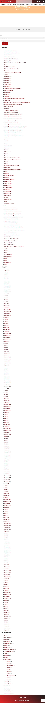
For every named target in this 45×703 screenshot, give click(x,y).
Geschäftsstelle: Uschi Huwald (10, 207)
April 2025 (6, 301)
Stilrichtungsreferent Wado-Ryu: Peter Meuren (13, 131)
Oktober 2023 (7, 337)
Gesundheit (6, 688)
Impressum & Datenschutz (9, 179)
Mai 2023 (6, 347)
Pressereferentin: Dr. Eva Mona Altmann (11, 224)
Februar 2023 (6, 353)
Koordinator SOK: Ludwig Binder (10, 133)
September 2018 (7, 457)
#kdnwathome (7, 637)
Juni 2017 (6, 487)
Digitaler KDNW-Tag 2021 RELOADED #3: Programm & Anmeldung (17, 102)
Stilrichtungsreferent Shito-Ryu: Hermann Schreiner (14, 135)
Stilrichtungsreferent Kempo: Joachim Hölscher (13, 114)
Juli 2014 (6, 556)
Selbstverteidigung (8, 191)
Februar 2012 (6, 612)
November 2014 (7, 548)
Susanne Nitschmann (8, 183)
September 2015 (7, 529)
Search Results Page (8, 256)
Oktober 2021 (7, 384)
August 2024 (6, 317)
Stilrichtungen (7, 167)
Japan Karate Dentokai (11, 675)
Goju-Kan (6, 147)
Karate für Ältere (7, 195)
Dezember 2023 (7, 333)
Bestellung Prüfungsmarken (9, 56)
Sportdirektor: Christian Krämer (10, 232)
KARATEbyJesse (7, 683)
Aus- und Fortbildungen (8, 90)
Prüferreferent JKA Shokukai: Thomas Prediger (13, 104)
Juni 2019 (6, 440)
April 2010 (6, 622)
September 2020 (7, 410)
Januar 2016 (6, 521)
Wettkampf (6, 647)
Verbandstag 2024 (7, 78)
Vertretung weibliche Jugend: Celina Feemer (12, 215)
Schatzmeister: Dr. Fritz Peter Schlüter (11, 238)
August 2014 (6, 554)
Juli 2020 (6, 414)
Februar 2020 (6, 424)
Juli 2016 (6, 509)
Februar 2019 (6, 448)
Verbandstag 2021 (7, 96)
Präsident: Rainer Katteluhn (9, 244)
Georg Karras (6, 94)
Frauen (5, 687)
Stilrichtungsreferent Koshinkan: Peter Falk (12, 124)
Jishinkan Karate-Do (8, 145)
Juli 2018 (6, 461)
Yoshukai (6, 155)
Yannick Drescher (7, 84)
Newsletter (6, 173)
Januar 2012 (6, 614)
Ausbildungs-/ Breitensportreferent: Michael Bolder (14, 230)
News (5, 260)
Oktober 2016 (7, 503)
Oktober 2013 (7, 574)
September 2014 (7, 552)
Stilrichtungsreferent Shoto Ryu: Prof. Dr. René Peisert (14, 120)
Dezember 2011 (7, 616)
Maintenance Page (7, 262)
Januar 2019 (6, 450)
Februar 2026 (6, 281)
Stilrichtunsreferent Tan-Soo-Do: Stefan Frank (13, 118)
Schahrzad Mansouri (8, 187)
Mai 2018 (6, 465)
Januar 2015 (6, 544)
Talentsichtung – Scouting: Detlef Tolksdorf (12, 72)
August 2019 (6, 436)
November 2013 (7, 572)
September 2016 (7, 505)
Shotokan (6, 163)
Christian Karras (7, 185)
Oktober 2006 (7, 628)
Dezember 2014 (7, 546)
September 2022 (7, 363)
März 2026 (6, 279)
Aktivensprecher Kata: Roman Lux (10, 209)
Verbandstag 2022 (7, 86)
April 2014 (6, 562)
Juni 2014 (6, 558)
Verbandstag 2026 (7, 82)
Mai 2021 (6, 394)
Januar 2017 (6, 497)
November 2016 (7, 501)
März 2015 (6, 541)
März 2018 (6, 469)
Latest (5, 258)
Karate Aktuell (7, 641)
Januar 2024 (6, 331)
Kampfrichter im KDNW (9, 649)
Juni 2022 (6, 368)
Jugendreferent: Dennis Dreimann (10, 220)
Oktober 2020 (7, 408)
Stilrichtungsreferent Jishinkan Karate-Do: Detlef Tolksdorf (15, 126)
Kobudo (5, 64)
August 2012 (6, 600)
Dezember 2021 (7, 380)
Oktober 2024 (7, 313)
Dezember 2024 (7, 309)
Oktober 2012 (7, 596)
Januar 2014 (6, 568)
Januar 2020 (6, 426)
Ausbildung (6, 681)
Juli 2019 (6, 438)
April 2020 (6, 420)
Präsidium (6, 250)
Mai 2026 (6, 276)
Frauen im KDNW (7, 193)
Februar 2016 (6, 519)
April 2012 (6, 608)
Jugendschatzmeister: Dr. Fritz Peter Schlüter (12, 88)
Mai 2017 (6, 489)
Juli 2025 (6, 295)
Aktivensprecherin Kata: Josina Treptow (11, 52)
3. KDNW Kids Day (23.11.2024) (10, 50)
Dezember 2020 (7, 404)
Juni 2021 (6, 392)
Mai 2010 (6, 620)
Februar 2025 (6, 305)
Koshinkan (6, 141)
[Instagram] (41, 2)
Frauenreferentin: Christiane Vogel (10, 222)
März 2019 (6, 446)
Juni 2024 (6, 321)
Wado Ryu (8, 667)
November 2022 (7, 359)
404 (5, 205)
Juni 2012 (6, 604)
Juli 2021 (6, 390)
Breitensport (6, 655)
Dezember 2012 (7, 592)
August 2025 (6, 293)
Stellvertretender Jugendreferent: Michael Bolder (13, 217)
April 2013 (6, 586)
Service (5, 171)
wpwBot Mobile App (8, 254)
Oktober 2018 (7, 455)
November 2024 (7, 311)
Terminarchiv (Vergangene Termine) (11, 110)
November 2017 (7, 477)
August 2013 (6, 578)
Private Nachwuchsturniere (9, 66)
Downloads (6, 177)
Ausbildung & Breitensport (9, 203)
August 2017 (6, 483)
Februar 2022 (6, 376)
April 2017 (6, 491)
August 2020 (6, 412)
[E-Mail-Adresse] (37, 2)
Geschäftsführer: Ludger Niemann (10, 240)
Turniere (6, 74)
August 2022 (6, 365)
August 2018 (6, 459)
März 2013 (6, 588)
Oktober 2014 (7, 550)
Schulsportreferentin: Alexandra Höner (11, 218)
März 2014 (6, 564)
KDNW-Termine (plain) (8, 106)
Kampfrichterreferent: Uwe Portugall (11, 228)
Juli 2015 (6, 533)
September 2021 (7, 386)
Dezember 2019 (7, 428)
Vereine (5, 252)
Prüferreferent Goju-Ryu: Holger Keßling (12, 157)
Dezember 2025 (7, 285)
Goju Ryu (8, 663)
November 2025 (7, 287)
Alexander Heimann (8, 54)
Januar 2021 (6, 402)
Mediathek (6, 108)
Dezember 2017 (7, 475)
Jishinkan (8, 679)
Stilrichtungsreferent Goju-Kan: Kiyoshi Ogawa (13, 129)
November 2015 (7, 525)
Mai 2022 (6, 370)
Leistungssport (7, 189)
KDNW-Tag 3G (7, 92)
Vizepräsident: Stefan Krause (9, 242)
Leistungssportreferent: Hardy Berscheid (12, 234)
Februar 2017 (6, 495)
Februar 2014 (6, 566)
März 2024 (6, 327)
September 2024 (7, 315)
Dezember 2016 (7, 499)
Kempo (5, 143)
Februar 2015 (6, 543)
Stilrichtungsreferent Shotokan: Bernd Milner (12, 169)
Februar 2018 (6, 471)
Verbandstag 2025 (7, 80)
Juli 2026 (6, 272)
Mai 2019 (6, 442)
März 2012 (6, 610)
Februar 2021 (6, 400)
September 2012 (7, 598)
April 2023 (6, 349)
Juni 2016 (6, 511)
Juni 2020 (6, 416)
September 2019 (7, 434)
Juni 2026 (6, 274)
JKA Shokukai (7, 100)
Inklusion (6, 657)
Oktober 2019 (7, 432)
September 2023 (7, 339)
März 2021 (6, 398)
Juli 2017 (6, 485)
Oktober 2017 (7, 479)
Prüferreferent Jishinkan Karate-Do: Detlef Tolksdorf (14, 128)
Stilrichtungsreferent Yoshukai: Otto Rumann (12, 116)
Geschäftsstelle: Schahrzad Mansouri (11, 58)
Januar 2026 (6, 283)
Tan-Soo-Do (6, 137)
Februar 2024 (6, 329)
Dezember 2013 (7, 570)
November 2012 (7, 594)
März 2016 (6, 517)
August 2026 (6, 270)
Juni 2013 (6, 582)
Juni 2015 (6, 535)
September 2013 (7, 576)
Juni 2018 (6, 463)
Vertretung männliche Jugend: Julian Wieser (12, 213)
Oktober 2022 (7, 361)
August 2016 (6, 507)
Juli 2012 (6, 602)
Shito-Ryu (6, 153)
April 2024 (6, 325)
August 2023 (6, 341)
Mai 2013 (6, 584)
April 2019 (6, 444)
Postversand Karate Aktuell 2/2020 (11, 112)
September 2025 (7, 291)
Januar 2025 (6, 307)
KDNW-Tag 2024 (7, 60)
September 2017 (7, 481)
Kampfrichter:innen (8, 199)
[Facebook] (39, 2)
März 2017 (6, 493)
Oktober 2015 (7, 527)
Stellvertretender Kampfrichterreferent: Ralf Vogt (13, 226)
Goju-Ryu (6, 161)
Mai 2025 (6, 299)
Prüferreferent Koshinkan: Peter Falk (11, 122)
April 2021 (6, 396)
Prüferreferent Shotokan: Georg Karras (11, 165)
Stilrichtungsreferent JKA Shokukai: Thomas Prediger (14, 98)
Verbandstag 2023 (7, 76)
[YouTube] (43, 2)
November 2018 (7, 454)
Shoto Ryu (6, 139)
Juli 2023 (6, 343)
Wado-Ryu (6, 149)
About (5, 264)
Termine (5, 248)
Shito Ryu (8, 669)
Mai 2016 (6, 513)
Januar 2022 (6, 378)
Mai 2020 (6, 418)
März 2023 (6, 351)
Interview (6, 645)
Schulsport (6, 197)
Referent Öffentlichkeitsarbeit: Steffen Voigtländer (14, 246)
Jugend (5, 201)
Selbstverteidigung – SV (8, 651)
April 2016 (6, 515)
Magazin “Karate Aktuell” (9, 175)
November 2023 (7, 335)
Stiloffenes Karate (7, 151)
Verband (6, 639)
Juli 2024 (6, 319)
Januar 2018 (6, 473)
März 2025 (6, 303)
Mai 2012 (6, 606)
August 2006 (6, 630)
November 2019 (7, 430)
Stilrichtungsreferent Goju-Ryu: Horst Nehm (12, 159)
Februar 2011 (6, 618)
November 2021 (7, 382)
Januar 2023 (6, 355)
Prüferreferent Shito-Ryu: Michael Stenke (12, 68)
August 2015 (6, 531)
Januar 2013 (6, 590)
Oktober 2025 (7, 289)
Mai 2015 (6, 537)
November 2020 (7, 406)
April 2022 (6, 372)
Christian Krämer (7, 181)
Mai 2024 (6, 323)
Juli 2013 (6, 580)
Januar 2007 (6, 626)
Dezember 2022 (7, 357)
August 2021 (6, 388)
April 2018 (6, 467)
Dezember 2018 (7, 452)
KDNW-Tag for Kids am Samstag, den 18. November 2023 (15, 62)
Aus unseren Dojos (7, 643)
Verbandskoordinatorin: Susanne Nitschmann (12, 211)
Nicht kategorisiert (8, 692)
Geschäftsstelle (7, 236)
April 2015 (6, 539)
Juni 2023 (6, 345)
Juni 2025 (6, 297)
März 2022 (6, 374)
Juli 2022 (6, 366)
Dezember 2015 (7, 523)
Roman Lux (6, 70)
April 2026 (6, 277)
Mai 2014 (6, 560)
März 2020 (6, 422)
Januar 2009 (6, 624)
